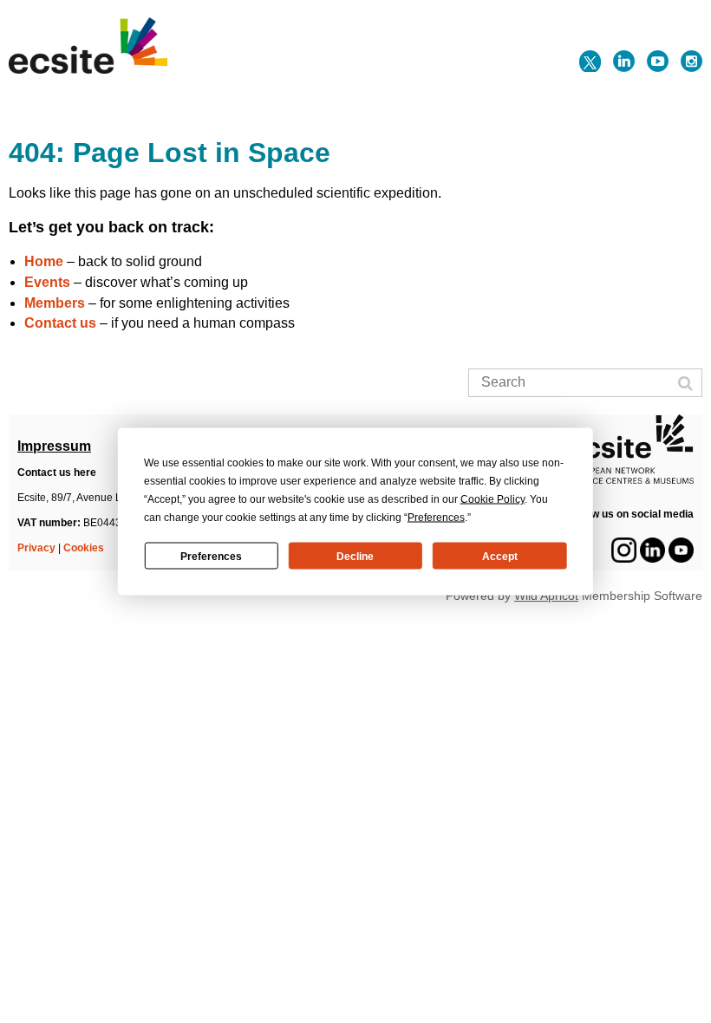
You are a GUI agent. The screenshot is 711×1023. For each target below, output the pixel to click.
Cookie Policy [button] (492, 499)
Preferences (211, 556)
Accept (500, 556)
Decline (355, 556)
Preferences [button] (436, 518)
